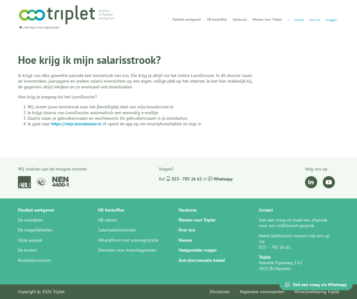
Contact (299, 20)
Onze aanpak (30, 240)
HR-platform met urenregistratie (128, 240)
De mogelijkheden (35, 230)
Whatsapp (222, 179)
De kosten (27, 250)
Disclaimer (220, 291)
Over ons (314, 20)
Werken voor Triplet (267, 19)
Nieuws (185, 240)
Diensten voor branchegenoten (127, 250)
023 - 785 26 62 (186, 179)
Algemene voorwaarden (262, 291)
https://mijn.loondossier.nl (76, 124)
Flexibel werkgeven (186, 19)
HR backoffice (217, 19)
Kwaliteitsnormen (34, 260)
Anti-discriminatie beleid (201, 260)
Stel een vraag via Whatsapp (319, 284)
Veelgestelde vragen (197, 250)
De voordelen (30, 220)
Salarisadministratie (117, 230)
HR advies (107, 220)
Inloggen (331, 20)
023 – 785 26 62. (275, 247)
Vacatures (240, 19)
